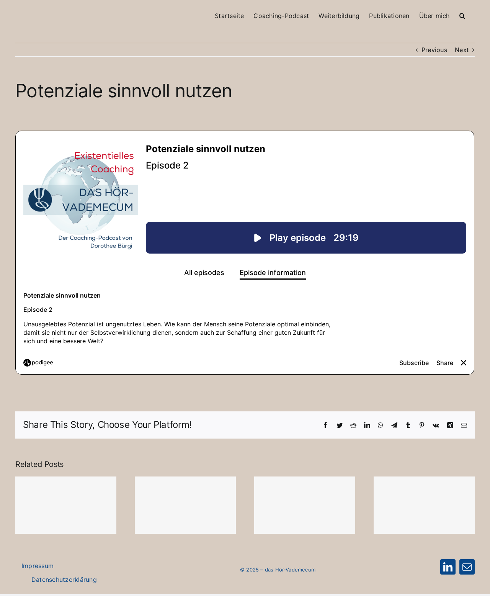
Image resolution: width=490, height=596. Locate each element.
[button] (462, 10)
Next (462, 50)
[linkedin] (448, 567)
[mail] (467, 567)
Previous (434, 50)
